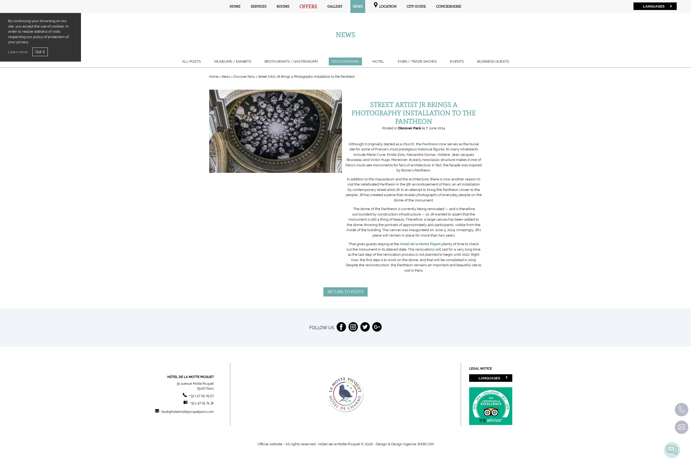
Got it (40, 52)
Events (457, 61)
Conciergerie (448, 6)
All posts (191, 61)
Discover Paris (345, 61)
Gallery (335, 6)
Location (387, 6)
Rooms (283, 6)
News (358, 6)
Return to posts (346, 292)
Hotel (378, 61)
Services (258, 6)
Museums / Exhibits (232, 61)
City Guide (416, 6)
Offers (308, 6)
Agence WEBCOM (418, 444)
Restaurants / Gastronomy (291, 61)
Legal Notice (480, 368)
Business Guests (493, 61)
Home (235, 6)
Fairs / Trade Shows (417, 61)
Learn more (18, 52)
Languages (654, 6)
